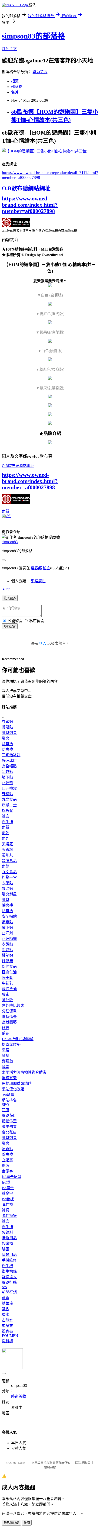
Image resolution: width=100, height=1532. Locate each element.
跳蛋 (5, 1249)
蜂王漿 (7, 978)
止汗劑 (7, 783)
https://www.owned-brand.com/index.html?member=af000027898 (30, 205)
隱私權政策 (82, 1462)
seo (4, 1287)
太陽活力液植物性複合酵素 (24, 1072)
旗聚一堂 (9, 805)
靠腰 (5, 1050)
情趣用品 (9, 1238)
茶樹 (5, 1309)
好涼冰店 (9, 761)
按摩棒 (7, 1244)
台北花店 (9, 1132)
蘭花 (5, 1033)
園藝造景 (9, 1017)
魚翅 (5, 866)
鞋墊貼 (7, 794)
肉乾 (5, 833)
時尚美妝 (40, 72)
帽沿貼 (7, 727)
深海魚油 (9, 989)
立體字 (7, 1160)
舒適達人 (9, 1277)
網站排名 (9, 1100)
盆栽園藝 (9, 1022)
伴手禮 (7, 822)
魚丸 (5, 838)
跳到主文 (9, 49)
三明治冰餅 (11, 755)
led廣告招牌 (11, 1177)
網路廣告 (38, 581)
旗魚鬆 (7, 811)
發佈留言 (10, 626)
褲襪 (5, 1210)
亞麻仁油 (9, 972)
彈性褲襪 (9, 1216)
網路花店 (9, 1115)
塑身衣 (7, 1326)
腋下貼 (7, 777)
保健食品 (9, 967)
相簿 (15, 81)
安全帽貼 (9, 766)
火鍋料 (7, 850)
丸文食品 (9, 799)
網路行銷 (9, 1282)
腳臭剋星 (9, 733)
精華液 (7, 1303)
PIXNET (22, 1462)
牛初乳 (7, 983)
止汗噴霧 (9, 788)
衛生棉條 (9, 1271)
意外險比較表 (13, 1005)
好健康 (7, 961)
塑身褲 (7, 1331)
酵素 (5, 994)
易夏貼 (7, 772)
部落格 (16, 87)
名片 (15, 92)
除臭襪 (7, 744)
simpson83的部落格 (33, 36)
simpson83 (10, 542)
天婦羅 (7, 844)
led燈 (6, 1182)
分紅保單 (9, 1011)
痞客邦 (36, 568)
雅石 (5, 1028)
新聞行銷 (9, 1292)
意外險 (7, 1000)
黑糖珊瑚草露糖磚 (17, 1083)
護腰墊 (7, 1061)
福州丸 (7, 855)
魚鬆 (5, 511)
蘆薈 (5, 1298)
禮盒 (5, 816)
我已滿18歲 (11, 1523)
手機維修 (9, 1260)
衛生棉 (7, 1266)
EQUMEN (10, 1336)
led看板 (8, 1199)
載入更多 (10, 598)
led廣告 (8, 1188)
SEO (5, 1105)
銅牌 (5, 1166)
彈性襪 (7, 1205)
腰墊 (5, 1056)
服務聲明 (50, 1467)
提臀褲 (7, 1341)
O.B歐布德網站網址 (26, 188)
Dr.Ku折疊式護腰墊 (17, 1039)
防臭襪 (7, 749)
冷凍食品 (9, 861)
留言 (46, 568)
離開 (27, 1523)
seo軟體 (8, 1095)
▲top (6, 589)
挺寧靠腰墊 (11, 1044)
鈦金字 (7, 1193)
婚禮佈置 (9, 1121)
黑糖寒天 (9, 1078)
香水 (5, 1314)
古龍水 (7, 1320)
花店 (5, 1110)
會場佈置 (9, 1127)
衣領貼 (7, 722)
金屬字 (7, 1171)
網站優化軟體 (13, 1089)
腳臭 (5, 738)
